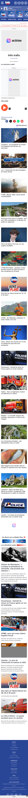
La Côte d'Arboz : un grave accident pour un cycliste (12, 717)
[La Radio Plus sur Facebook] (7, 795)
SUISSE (25, 25)
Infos (20, 19)
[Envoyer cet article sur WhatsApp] (18, 122)
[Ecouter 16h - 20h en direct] (14, 541)
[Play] (2, 8)
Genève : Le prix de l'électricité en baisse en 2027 (13, 661)
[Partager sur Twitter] (10, 122)
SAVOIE (14, 25)
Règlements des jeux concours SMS (14, 787)
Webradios (14, 772)
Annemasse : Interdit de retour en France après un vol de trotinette (13, 603)
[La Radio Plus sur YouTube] (16, 795)
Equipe (14, 745)
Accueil (3, 19)
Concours (14, 766)
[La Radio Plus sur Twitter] (11, 795)
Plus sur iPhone (14, 777)
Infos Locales (14, 756)
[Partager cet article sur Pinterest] (14, 122)
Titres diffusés (14, 747)
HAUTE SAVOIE (6, 25)
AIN (19, 25)
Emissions (14, 764)
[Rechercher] (22, 2)
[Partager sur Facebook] (6, 122)
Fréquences (14, 749)
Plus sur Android (14, 779)
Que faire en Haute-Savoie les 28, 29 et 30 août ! (13, 692)
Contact (14, 744)
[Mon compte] (25, 2)
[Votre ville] (15, 2)
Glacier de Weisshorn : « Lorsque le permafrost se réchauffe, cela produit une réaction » (12, 567)
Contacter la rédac (14, 757)
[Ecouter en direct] (19, 2)
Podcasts (14, 770)
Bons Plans (12, 19)
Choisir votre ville (23, 23)
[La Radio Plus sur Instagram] (20, 795)
